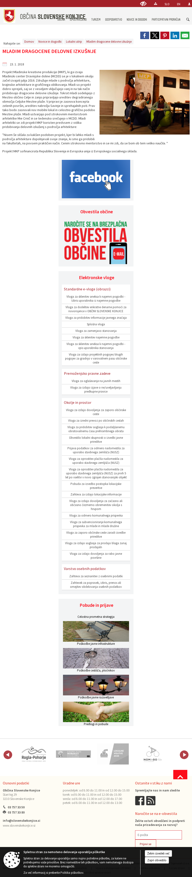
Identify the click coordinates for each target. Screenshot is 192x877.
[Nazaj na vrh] (180, 774)
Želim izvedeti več (158, 853)
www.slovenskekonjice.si (19, 826)
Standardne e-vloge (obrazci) (87, 289)
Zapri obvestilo (156, 860)
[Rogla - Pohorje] (34, 754)
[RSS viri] (151, 800)
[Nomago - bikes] (153, 754)
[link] (144, 35)
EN (178, 4)
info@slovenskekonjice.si (21, 821)
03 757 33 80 (16, 812)
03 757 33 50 (16, 807)
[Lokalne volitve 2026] (113, 754)
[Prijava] (189, 3)
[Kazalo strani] (155, 3)
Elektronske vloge (96, 277)
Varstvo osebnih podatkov (85, 568)
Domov (29, 41)
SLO (167, 4)
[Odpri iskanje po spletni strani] (188, 19)
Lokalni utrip (74, 41)
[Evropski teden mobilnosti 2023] (73, 754)
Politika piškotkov (71, 873)
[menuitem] (96, 15)
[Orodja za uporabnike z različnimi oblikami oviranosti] (143, 3)
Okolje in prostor (77, 402)
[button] (8, 754)
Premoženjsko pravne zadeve (87, 373)
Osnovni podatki (16, 783)
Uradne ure (71, 783)
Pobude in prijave (96, 605)
